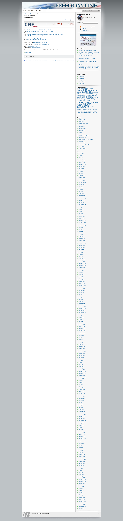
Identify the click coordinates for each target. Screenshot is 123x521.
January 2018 (82, 326)
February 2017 (82, 346)
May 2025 (81, 171)
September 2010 (82, 485)
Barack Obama (85, 90)
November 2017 (82, 330)
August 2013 (81, 422)
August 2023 (81, 206)
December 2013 (82, 414)
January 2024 (82, 197)
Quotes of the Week (36, 47)
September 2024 (82, 182)
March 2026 (81, 159)
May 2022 (81, 233)
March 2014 (81, 409)
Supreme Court (80, 111)
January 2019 (82, 305)
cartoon (86, 92)
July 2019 (81, 294)
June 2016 (81, 360)
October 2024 (82, 180)
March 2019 (81, 301)
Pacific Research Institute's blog (86, 139)
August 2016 (81, 357)
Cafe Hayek (81, 121)
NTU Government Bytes (84, 135)
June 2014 (81, 404)
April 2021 (81, 256)
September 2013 (82, 420)
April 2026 (81, 157)
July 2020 (81, 272)
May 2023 (81, 211)
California (79, 92)
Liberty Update (28, 52)
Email (68, 19)
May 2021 (81, 254)
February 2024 (82, 195)
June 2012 (81, 447)
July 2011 (81, 467)
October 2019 (82, 288)
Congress (94, 92)
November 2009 (82, 503)
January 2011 (82, 477)
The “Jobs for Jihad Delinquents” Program (37, 35)
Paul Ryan (92, 106)
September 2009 (82, 506)
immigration (95, 97)
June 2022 (81, 231)
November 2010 (82, 481)
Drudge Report (82, 130)
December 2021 (82, 242)
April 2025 (81, 173)
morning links (96, 102)
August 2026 (81, 153)
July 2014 (81, 402)
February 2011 (82, 476)
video (86, 112)
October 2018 (82, 310)
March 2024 (81, 193)
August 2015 (81, 378)
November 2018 (82, 308)
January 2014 (82, 413)
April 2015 (81, 386)
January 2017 (82, 348)
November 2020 (82, 265)
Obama (87, 104)
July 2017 (81, 337)
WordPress (26, 514)
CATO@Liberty (82, 125)
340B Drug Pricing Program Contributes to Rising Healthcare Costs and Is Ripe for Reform (88, 63)
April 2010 (81, 494)
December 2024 (82, 179)
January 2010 (82, 499)
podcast (80, 108)
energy (95, 94)
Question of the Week (32, 46)
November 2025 (82, 164)
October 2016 (82, 353)
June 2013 (81, 425)
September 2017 (82, 333)
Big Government (82, 119)
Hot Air (80, 132)
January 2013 (82, 434)
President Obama (87, 108)
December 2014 (82, 393)
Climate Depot (82, 126)
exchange (82, 95)
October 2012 (82, 440)
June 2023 (81, 209)
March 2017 (81, 344)
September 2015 (82, 377)
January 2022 (82, 240)
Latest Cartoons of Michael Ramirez (41, 44)
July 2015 (81, 380)
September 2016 (82, 355)
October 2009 (82, 504)
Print (73, 19)
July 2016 (81, 359)
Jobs (88, 99)
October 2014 (82, 396)
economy (90, 94)
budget (95, 90)
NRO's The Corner (83, 134)
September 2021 (82, 247)
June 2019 (81, 296)
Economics (83, 94)
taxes (88, 111)
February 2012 (82, 454)
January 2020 (82, 283)
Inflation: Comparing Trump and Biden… (88, 50)
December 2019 (82, 285)
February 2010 (82, 497)
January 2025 (82, 177)
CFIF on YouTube (85, 30)
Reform (94, 108)
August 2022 (81, 227)
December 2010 (82, 479)
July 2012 (81, 445)
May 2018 (81, 319)
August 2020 (81, 270)
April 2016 (81, 364)
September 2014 (82, 398)
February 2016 (82, 368)
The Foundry (81, 146)
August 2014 (81, 400)
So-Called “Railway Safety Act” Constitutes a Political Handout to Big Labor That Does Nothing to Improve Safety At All (89, 54)
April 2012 (81, 450)
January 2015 (82, 391)
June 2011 (81, 468)
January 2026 (82, 162)
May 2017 (81, 341)
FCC (85, 95)
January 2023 (82, 218)
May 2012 (81, 449)
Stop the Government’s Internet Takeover (36, 39)
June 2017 (81, 339)
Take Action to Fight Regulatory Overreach (36, 38)
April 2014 (81, 407)
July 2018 (81, 315)
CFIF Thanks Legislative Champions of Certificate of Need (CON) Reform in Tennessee (87, 58)
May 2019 (81, 297)
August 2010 (81, 486)
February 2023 (82, 216)
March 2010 (81, 495)
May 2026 (81, 155)
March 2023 (81, 215)
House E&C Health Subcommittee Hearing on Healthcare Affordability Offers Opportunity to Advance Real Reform (89, 67)
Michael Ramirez (84, 101)
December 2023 (82, 198)
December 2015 (82, 371)
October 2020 (82, 267)
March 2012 (81, 452)
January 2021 (82, 261)
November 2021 (82, 243)
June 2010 (81, 490)
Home (26, 13)
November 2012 (82, 438)
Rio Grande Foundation (84, 143)
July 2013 (81, 423)
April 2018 (81, 321)
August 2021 (81, 249)
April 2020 (81, 278)
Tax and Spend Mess (33, 41)
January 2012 (82, 456)
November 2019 (82, 287)
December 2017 (82, 328)
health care (87, 97)
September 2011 (82, 463)
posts (30, 13)
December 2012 (82, 436)
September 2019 (82, 290)
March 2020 (81, 279)
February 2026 (82, 161)
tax (84, 111)
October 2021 (82, 245)
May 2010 (81, 492)
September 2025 (82, 166)
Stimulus (95, 109)
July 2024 (81, 186)
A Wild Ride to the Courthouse (40, 42)
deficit (78, 94)
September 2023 (82, 204)
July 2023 (81, 207)
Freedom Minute (92, 95)
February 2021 (82, 260)
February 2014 (82, 411)
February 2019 (82, 303)
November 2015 (82, 373)
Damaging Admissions (33, 32)
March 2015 (81, 387)
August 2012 (81, 443)
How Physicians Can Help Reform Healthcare (62, 60)
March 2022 (81, 236)
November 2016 (82, 351)
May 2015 (81, 384)
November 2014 (82, 395)
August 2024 (81, 184)
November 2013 (82, 416)
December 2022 (82, 220)
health (79, 97)
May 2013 (81, 427)
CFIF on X (84, 28)
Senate (84, 109)
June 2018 (81, 317)
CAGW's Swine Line (83, 123)
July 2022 (81, 229)
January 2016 (82, 369)
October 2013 (82, 418)
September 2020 (82, 269)
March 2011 (81, 474)
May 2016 (81, 362)
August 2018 (81, 314)
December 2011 (82, 458)
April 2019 (81, 299)
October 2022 (82, 224)
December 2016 (82, 350)
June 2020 (81, 274)
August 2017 (81, 335)
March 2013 (81, 431)
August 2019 (81, 292)
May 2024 (81, 189)
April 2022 (81, 234)
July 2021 (81, 251)
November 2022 (82, 222)
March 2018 (81, 323)
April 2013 (81, 429)
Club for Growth (82, 128)
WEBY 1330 (91, 112)
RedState (81, 141)
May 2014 (81, 405)
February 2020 (82, 281)
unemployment (81, 112)
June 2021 (81, 252)
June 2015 (81, 382)
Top (98, 513)
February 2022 (82, 238)
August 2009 (81, 508)
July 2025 (81, 170)
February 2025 (82, 175)
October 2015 (82, 375)
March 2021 (81, 258)
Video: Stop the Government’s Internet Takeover (36, 60)
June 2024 (81, 188)
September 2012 (82, 441)
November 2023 (82, 200)
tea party (93, 111)
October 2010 (82, 483)
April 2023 (81, 213)
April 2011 (81, 472)
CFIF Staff (30, 19)
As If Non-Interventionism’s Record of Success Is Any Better (39, 31)
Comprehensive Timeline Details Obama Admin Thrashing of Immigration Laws (45, 34)
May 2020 (81, 276)
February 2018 (82, 324)
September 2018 (82, 312)
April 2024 (81, 191)
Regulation (80, 109)
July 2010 (81, 488)
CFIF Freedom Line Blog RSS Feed (89, 26)
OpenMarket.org (82, 137)
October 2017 (82, 332)
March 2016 (81, 366)
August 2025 (81, 168)
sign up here (61, 50)
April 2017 (81, 342)
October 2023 (82, 202)
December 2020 (82, 263)
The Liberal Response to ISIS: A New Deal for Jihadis (39, 30)
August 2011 (81, 465)
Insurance (80, 99)
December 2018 (82, 306)
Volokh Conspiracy (83, 148)
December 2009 (82, 501)
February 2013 (82, 432)
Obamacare (83, 106)
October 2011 (82, 461)
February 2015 (82, 389)
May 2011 (81, 470)
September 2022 (82, 225)
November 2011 (82, 459)
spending (89, 109)
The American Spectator (84, 144)
